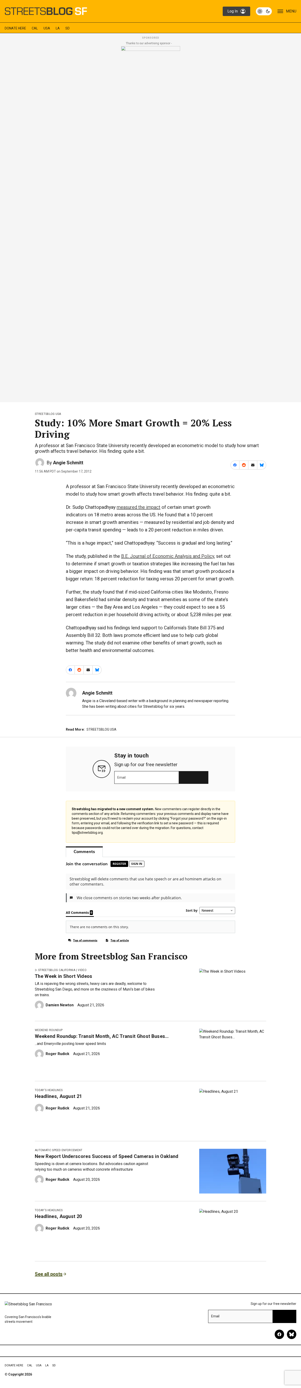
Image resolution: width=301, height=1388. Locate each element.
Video (82, 970)
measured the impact (138, 507)
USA (47, 28)
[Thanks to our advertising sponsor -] (150, 222)
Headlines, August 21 (58, 1096)
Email (121, 777)
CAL (35, 28)
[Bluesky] (291, 1334)
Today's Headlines (49, 1090)
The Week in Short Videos (63, 976)
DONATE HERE (15, 28)
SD (67, 28)
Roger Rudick (57, 1054)
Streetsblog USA (48, 414)
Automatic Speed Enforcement (59, 1150)
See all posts (49, 1274)
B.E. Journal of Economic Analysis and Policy (167, 556)
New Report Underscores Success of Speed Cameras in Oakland (106, 1156)
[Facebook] (279, 1334)
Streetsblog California (56, 970)
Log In (232, 11)
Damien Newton (60, 1005)
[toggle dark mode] (264, 11)
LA (58, 28)
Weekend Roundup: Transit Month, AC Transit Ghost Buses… (102, 1036)
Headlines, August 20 (58, 1216)
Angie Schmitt (68, 462)
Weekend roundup (49, 1030)
